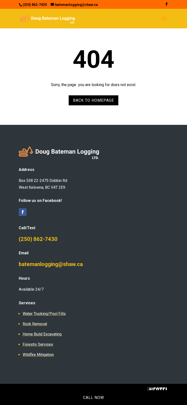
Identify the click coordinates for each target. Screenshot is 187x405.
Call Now (93, 397)
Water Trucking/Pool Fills (44, 313)
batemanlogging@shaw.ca (51, 264)
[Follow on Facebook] (23, 212)
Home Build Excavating (42, 334)
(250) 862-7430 (38, 239)
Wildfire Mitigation (38, 354)
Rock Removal (35, 324)
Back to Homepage (93, 100)
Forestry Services (38, 344)
